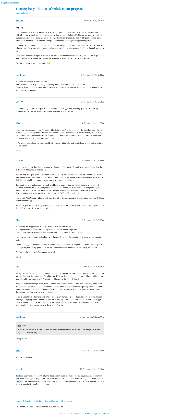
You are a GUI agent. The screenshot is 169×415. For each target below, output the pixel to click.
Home (18, 401)
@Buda (19, 381)
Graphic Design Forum (10, 2)
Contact (88, 413)
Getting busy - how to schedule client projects (49, 9)
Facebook (105, 413)
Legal (95, 413)
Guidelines (38, 401)
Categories (27, 401)
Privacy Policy (66, 401)
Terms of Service (51, 401)
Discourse (30, 407)
